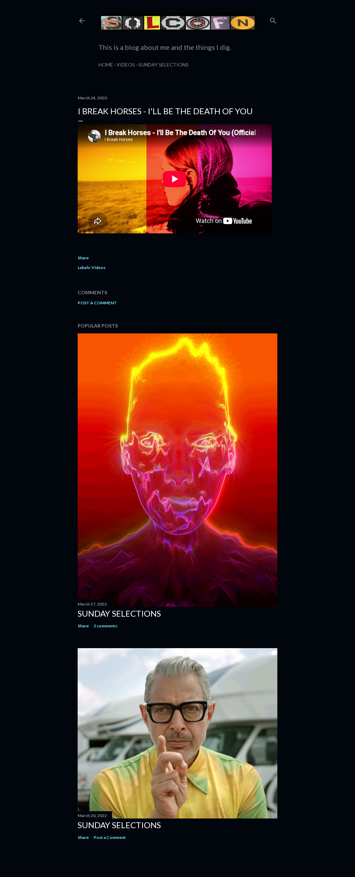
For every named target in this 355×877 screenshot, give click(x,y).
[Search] (273, 19)
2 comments (105, 625)
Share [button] (83, 257)
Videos (125, 65)
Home (105, 65)
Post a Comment (97, 302)
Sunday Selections (163, 65)
